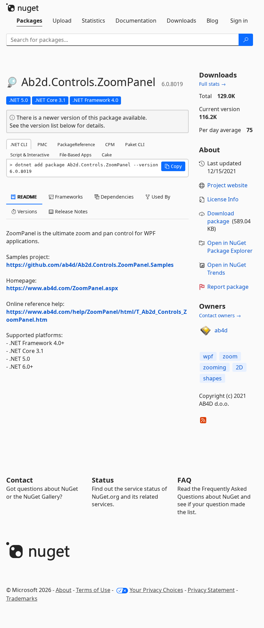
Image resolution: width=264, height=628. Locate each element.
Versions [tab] (26, 211)
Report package (228, 287)
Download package (220, 217)
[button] (173, 166)
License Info (223, 199)
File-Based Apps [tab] (75, 155)
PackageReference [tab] (76, 144)
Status (103, 480)
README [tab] (26, 196)
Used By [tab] (160, 196)
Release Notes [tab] (71, 211)
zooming (214, 367)
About (64, 590)
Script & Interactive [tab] (29, 155)
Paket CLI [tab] (134, 144)
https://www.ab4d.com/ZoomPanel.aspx (62, 288)
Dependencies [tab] (116, 196)
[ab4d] (205, 330)
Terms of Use (93, 590)
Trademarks (21, 598)
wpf (208, 356)
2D (239, 367)
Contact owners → (220, 315)
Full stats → (212, 84)
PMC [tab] (42, 144)
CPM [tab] (110, 144)
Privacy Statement (211, 590)
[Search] (246, 40)
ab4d (221, 330)
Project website (227, 185)
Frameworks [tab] (68, 196)
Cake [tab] (107, 155)
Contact (19, 480)
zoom (230, 356)
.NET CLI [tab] (18, 144)
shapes (212, 378)
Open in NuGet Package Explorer (230, 246)
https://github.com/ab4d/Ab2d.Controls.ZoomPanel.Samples (90, 265)
